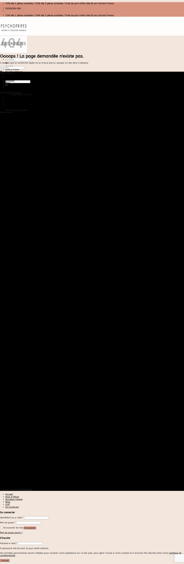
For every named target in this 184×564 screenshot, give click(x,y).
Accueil (9, 77)
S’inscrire (4, 560)
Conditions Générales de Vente (21, 105)
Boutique (10, 80)
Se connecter (30, 528)
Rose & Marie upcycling (17, 88)
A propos (10, 85)
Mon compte (11, 100)
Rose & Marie (12, 69)
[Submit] (1, 71)
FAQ (7, 107)
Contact (9, 97)
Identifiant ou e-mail (11, 517)
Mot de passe (7, 522)
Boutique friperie (14, 72)
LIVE (7, 504)
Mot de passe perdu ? (11, 532)
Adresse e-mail (8, 543)
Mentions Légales (14, 102)
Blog (7, 74)
